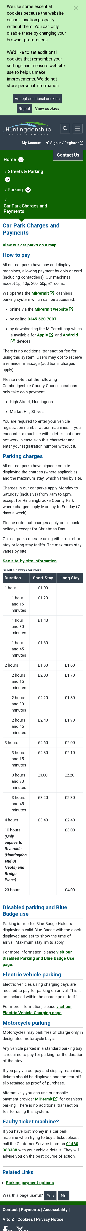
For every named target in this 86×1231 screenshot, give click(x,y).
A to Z (8, 1219)
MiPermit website (51, 309)
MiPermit (40, 293)
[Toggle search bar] (65, 128)
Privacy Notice (50, 1219)
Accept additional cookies (37, 98)
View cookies (47, 108)
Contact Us (68, 155)
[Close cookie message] (75, 8)
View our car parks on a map (29, 245)
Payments (30, 1209)
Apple (42, 335)
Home (10, 159)
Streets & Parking (25, 171)
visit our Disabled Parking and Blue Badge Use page (38, 958)
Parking (15, 189)
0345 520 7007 (42, 319)
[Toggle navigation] (77, 128)
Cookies (25, 1219)
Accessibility (55, 1209)
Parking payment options (30, 1182)
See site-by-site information (30, 561)
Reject (24, 108)
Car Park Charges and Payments (25, 208)
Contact (10, 1209)
